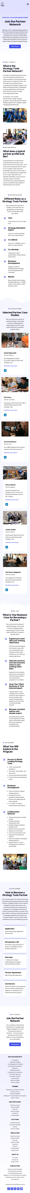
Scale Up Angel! (15, 1111)
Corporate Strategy (15, 1062)
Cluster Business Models (15, 1171)
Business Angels (15, 1080)
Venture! (15, 1146)
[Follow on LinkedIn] (5, 370)
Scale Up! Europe (15, 1105)
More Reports (15, 1179)
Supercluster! (15, 1150)
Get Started (15, 1044)
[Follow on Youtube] (21, 1188)
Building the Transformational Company (15, 1096)
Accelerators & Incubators (15, 1072)
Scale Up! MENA (15, 1107)
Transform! (15, 1113)
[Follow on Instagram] (18, 1188)
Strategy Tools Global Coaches (15, 1090)
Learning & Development (15, 1066)
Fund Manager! (15, 1115)
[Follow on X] (12, 1188)
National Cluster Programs (15, 1169)
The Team (15, 1158)
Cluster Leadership (15, 1094)
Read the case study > (11, 366)
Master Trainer (15, 1098)
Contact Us (15, 1160)
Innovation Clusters (15, 1076)
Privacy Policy (15, 1162)
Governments (15, 1078)
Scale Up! (15, 1109)
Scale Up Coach (15, 1092)
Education (15, 1068)
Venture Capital (15, 1082)
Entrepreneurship (15, 1070)
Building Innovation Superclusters (15, 1177)
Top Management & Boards (15, 1064)
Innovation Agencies (15, 1074)
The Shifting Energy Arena (15, 1173)
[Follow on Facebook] (8, 1188)
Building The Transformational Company (15, 1175)
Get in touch (15, 46)
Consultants (15, 1060)
